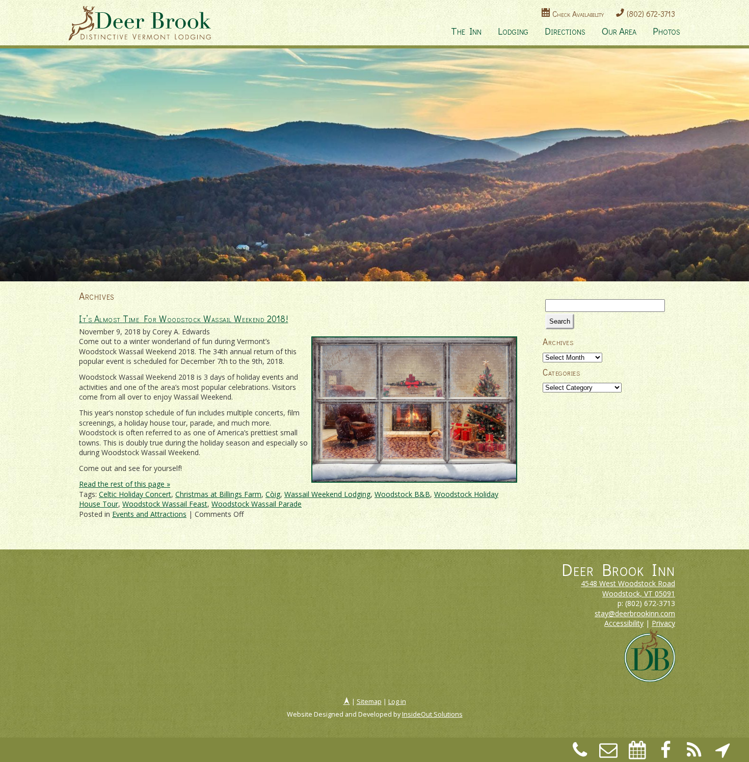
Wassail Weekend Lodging (327, 494)
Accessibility (624, 623)
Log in (397, 701)
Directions (565, 30)
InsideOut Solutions (432, 714)
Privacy (663, 623)
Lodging (513, 30)
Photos (666, 30)
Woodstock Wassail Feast (164, 504)
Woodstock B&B (402, 494)
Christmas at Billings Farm (218, 494)
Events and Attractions (149, 514)
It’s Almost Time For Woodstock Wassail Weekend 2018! (183, 319)
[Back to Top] (346, 701)
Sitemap (369, 701)
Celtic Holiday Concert (135, 494)
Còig (272, 494)
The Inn (466, 30)
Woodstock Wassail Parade (256, 504)
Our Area (619, 30)
